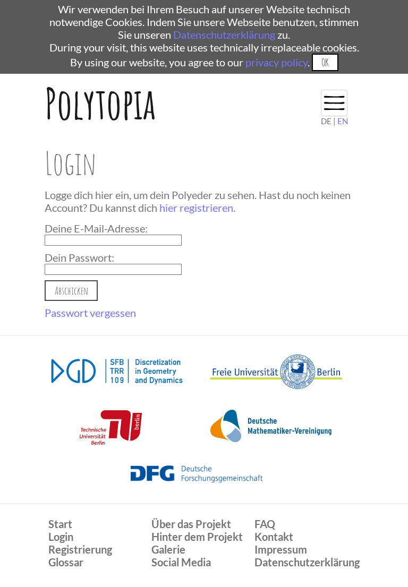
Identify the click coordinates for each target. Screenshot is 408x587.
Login (60, 536)
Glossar (65, 562)
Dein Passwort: (79, 257)
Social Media (181, 562)
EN (342, 121)
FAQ (264, 523)
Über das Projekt (191, 523)
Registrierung (80, 549)
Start (60, 523)
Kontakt (273, 536)
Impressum (280, 549)
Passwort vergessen (90, 312)
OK (324, 62)
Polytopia (100, 103)
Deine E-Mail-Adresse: (96, 228)
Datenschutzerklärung (224, 34)
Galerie (168, 549)
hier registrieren (196, 207)
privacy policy (276, 62)
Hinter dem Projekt (197, 536)
